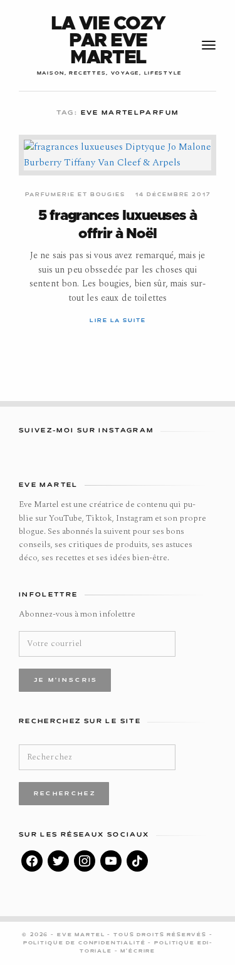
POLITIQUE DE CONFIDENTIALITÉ (86, 943)
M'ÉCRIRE (137, 951)
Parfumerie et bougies (75, 194)
